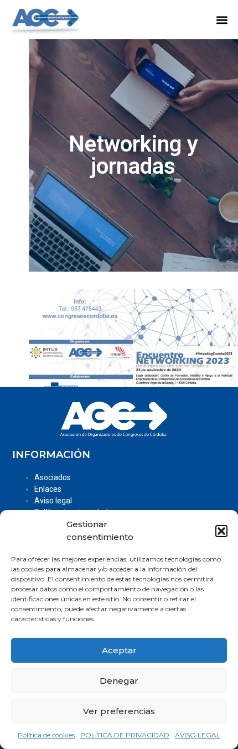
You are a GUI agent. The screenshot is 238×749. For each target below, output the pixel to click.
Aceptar (119, 650)
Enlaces (47, 489)
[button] (221, 531)
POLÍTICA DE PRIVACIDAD (124, 735)
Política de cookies (46, 735)
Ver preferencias (119, 711)
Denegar (119, 680)
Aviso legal (53, 500)
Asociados (52, 477)
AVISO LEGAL (197, 735)
